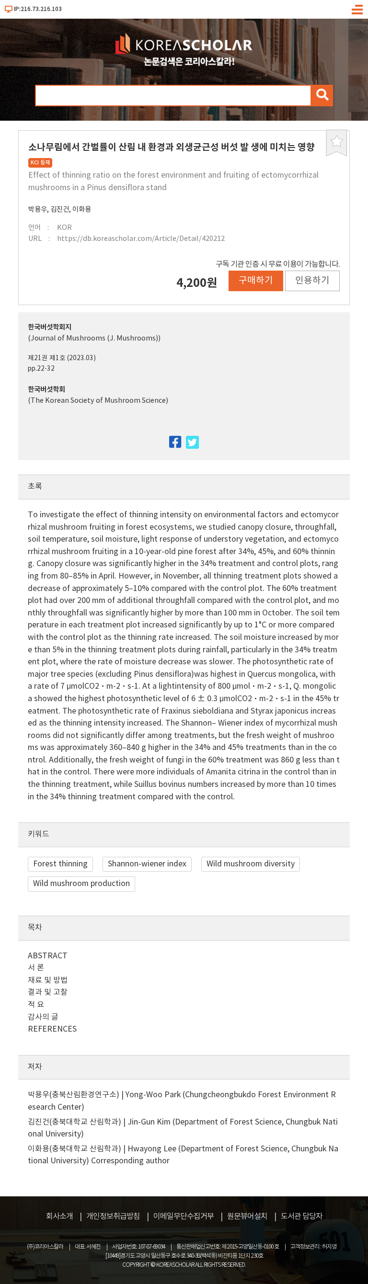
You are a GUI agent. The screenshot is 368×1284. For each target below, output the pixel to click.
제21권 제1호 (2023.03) (62, 358)
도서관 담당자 (301, 1216)
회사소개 (59, 1216)
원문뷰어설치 (247, 1216)
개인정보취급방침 (113, 1216)
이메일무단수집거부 (183, 1216)
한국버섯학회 (46, 390)
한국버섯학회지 (49, 327)
